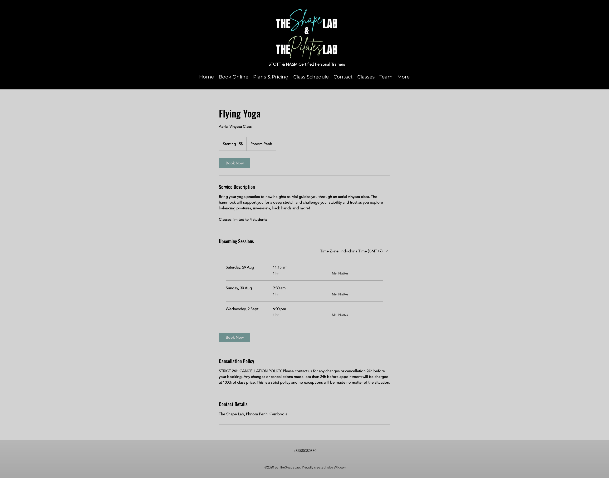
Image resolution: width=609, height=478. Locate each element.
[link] (234, 163)
